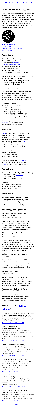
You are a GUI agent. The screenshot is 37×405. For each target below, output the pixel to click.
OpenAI (24, 141)
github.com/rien (7, 46)
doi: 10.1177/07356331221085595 (13, 340)
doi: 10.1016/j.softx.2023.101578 (13, 371)
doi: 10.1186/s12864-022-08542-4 (13, 386)
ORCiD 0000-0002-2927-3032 (12, 48)
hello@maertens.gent (9, 44)
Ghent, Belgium (7, 50)
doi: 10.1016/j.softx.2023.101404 (13, 355)
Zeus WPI (5, 123)
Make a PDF (8, 3)
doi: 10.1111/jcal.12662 (10, 400)
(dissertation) (19, 175)
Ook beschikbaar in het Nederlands (22, 3)
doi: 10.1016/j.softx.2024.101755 (13, 323)
